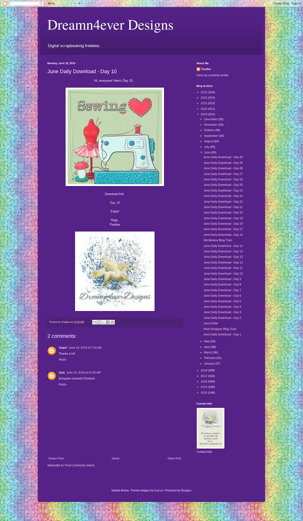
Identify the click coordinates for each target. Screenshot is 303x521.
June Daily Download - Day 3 (222, 312)
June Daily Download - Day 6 (222, 295)
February (210, 358)
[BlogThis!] (99, 322)
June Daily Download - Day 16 (223, 234)
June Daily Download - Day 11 (223, 268)
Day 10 (115, 203)
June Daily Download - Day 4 (222, 306)
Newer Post (56, 458)
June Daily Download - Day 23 (223, 196)
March (208, 352)
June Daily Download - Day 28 (223, 168)
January (209, 363)
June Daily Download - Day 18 (223, 223)
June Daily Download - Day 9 (222, 279)
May (207, 341)
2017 (204, 376)
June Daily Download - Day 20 (223, 212)
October (209, 130)
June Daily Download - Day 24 (223, 190)
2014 (204, 392)
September (211, 136)
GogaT (63, 347)
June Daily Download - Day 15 (223, 246)
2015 (204, 387)
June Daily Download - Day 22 (223, 201)
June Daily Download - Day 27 (223, 174)
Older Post (174, 458)
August (209, 141)
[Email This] (94, 322)
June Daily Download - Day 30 (223, 157)
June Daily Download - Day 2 (222, 318)
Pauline (206, 69)
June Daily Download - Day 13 (223, 256)
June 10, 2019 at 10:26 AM (83, 372)
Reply (62, 359)
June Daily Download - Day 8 (222, 284)
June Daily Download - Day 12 (223, 262)
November (211, 124)
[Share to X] (103, 322)
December (211, 119)
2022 (204, 97)
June (207, 152)
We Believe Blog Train (218, 240)
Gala (62, 372)
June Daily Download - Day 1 (222, 334)
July (207, 147)
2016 (204, 381)
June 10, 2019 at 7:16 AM (85, 347)
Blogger (186, 490)
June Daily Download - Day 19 (223, 218)
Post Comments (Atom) (79, 465)
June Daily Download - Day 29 (223, 163)
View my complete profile (212, 75)
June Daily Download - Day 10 (223, 273)
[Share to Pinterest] (112, 322)
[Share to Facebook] (108, 322)
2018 (204, 370)
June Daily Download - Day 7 (222, 290)
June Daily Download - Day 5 (222, 301)
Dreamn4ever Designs (110, 24)
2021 (204, 103)
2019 (204, 114)
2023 (204, 92)
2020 (204, 109)
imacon (159, 490)
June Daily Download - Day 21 (223, 207)
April (207, 347)
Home (116, 458)
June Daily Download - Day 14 (223, 251)
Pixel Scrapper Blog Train (220, 329)
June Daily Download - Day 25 (223, 185)
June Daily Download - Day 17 (223, 229)
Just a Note (211, 323)
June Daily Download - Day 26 (223, 179)
